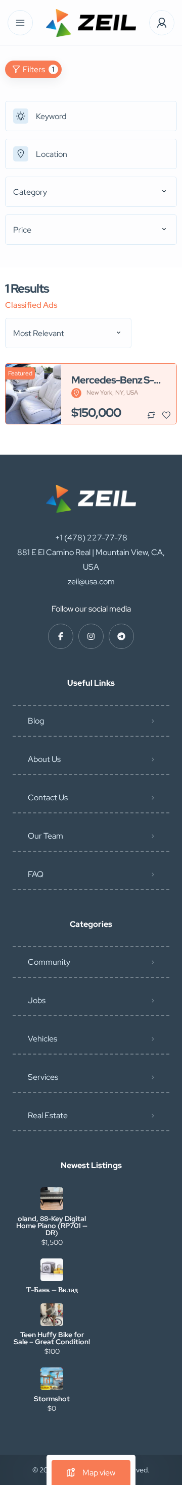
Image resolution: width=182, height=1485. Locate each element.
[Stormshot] (51, 1378)
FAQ (35, 874)
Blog (36, 721)
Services (43, 1077)
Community (49, 962)
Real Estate (48, 1115)
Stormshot (52, 1398)
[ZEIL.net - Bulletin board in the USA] (91, 23)
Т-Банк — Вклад (52, 1289)
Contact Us (48, 797)
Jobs (37, 1000)
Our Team (45, 836)
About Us (44, 759)
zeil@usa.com (91, 581)
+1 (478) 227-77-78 (91, 537)
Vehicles (42, 1038)
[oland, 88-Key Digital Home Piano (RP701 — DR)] (51, 1198)
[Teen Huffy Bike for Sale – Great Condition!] (51, 1314)
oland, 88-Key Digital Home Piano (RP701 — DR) (51, 1225)
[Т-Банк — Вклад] (51, 1269)
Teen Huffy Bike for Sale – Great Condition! (52, 1338)
